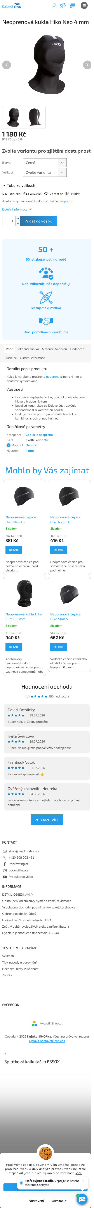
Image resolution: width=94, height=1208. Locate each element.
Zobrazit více (47, 820)
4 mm (30, 451)
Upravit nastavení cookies (47, 1041)
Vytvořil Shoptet (51, 1023)
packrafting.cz (18, 870)
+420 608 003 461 (21, 857)
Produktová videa (21, 877)
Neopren (32, 445)
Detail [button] (14, 549)
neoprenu (65, 201)
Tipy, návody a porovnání (19, 962)
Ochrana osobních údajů (19, 914)
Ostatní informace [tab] (32, 358)
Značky (7, 975)
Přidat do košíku (38, 221)
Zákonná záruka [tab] (28, 349)
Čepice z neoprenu (39, 435)
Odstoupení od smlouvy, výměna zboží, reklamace (36, 901)
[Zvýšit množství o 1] (18, 218)
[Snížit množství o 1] (18, 223)
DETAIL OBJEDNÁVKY (17, 894)
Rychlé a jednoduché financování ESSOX (30, 933)
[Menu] (84, 5)
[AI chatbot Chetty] (82, 1199)
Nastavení (36, 1201)
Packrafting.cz (18, 864)
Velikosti (8, 956)
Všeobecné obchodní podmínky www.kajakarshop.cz (38, 907)
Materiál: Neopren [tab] (54, 349)
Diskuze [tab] (11, 358)
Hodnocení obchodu (47, 686)
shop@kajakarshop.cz (24, 851)
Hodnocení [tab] (77, 349)
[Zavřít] (84, 1181)
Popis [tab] (10, 349)
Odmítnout (59, 1201)
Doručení (15, 194)
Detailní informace (15, 209)
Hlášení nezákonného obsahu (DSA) (27, 920)
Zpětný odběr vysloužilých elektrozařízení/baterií (35, 926)
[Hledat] (54, 5)
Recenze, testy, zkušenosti (20, 969)
